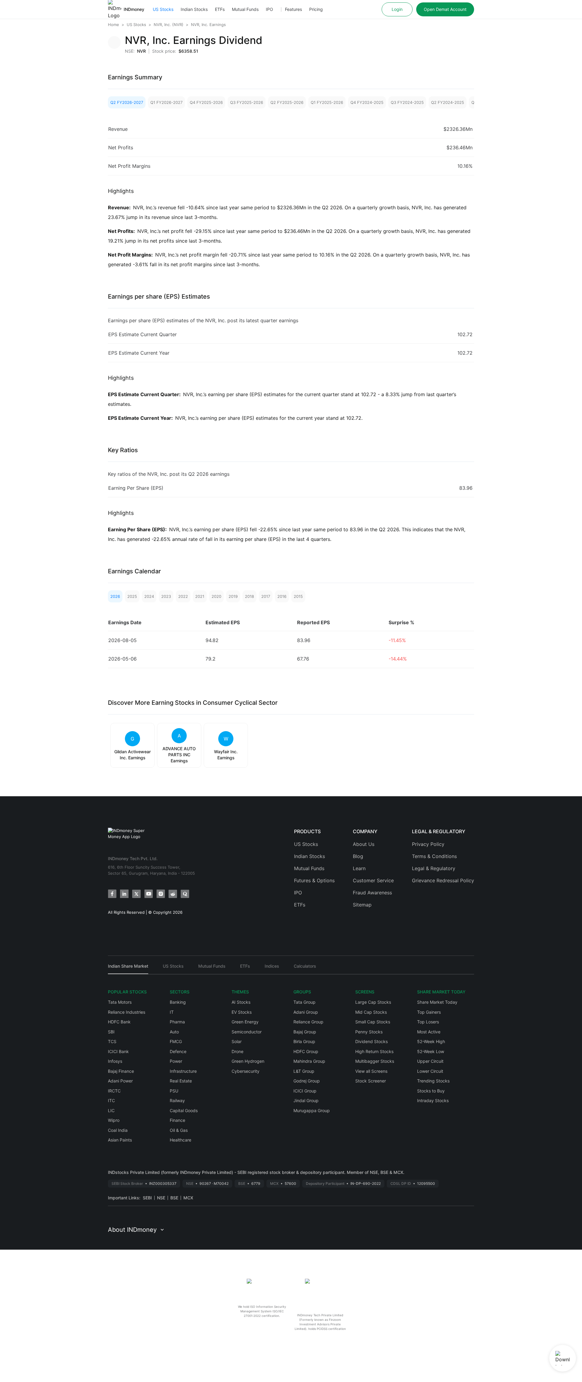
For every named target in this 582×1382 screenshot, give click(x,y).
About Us (363, 844)
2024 (149, 596)
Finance (177, 1120)
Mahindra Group (309, 1061)
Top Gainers (429, 1012)
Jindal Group (306, 1100)
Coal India (118, 1130)
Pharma (177, 1021)
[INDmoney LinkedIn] (124, 894)
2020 (216, 596)
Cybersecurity (245, 1071)
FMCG (176, 1041)
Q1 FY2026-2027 (166, 102)
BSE (174, 1197)
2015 (298, 596)
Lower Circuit (430, 1071)
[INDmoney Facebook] (112, 894)
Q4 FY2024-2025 (366, 102)
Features (293, 9)
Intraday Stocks (433, 1100)
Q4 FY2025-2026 (206, 102)
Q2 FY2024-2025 (447, 102)
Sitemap (362, 905)
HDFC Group (305, 1051)
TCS (112, 1041)
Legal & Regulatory (433, 868)
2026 (115, 596)
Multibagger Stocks (374, 1061)
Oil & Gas (179, 1130)
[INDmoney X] (136, 894)
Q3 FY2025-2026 (246, 102)
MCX (188, 1197)
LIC (111, 1110)
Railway (177, 1100)
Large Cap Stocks (373, 1002)
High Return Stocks (374, 1051)
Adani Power (120, 1080)
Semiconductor (247, 1031)
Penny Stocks (369, 1031)
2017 (265, 596)
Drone (237, 1051)
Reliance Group (308, 1021)
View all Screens (371, 1071)
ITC (111, 1100)
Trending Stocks (433, 1080)
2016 (281, 596)
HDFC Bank (119, 1021)
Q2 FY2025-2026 (286, 102)
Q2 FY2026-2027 (126, 102)
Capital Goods (184, 1110)
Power (176, 1061)
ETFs (220, 9)
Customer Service (373, 880)
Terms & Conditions (434, 856)
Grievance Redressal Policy (443, 880)
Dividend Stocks (371, 1041)
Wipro (113, 1120)
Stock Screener (370, 1080)
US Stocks (163, 9)
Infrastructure (183, 1071)
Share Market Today (437, 1002)
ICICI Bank (118, 1051)
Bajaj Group (304, 1031)
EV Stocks (242, 1012)
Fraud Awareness (372, 893)
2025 (132, 596)
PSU (174, 1090)
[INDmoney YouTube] (148, 894)
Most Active (428, 1031)
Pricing (316, 9)
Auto (174, 1031)
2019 (233, 596)
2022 (183, 596)
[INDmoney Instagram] (160, 894)
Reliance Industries (126, 1012)
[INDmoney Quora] (185, 894)
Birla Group (304, 1041)
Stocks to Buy (431, 1090)
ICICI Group (304, 1090)
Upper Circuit (430, 1061)
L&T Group (303, 1071)
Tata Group (304, 1002)
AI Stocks (241, 1002)
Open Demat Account (445, 9)
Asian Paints (120, 1139)
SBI (111, 1031)
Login (397, 9)
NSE (161, 1197)
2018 (249, 596)
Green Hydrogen (248, 1061)
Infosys (115, 1061)
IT (172, 1012)
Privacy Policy (428, 844)
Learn (359, 868)
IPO (269, 9)
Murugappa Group (311, 1110)
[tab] (128, 968)
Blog (358, 856)
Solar (237, 1041)
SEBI (147, 1197)
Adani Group (305, 1012)
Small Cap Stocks (372, 1021)
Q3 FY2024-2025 (407, 102)
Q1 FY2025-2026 (327, 102)
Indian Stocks (194, 9)
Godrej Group (306, 1080)
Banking (178, 1002)
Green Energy (245, 1021)
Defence (178, 1051)
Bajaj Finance (121, 1071)
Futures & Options (314, 880)
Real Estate (181, 1080)
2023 (166, 596)
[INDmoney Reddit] (173, 894)
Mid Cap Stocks (371, 1012)
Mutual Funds (245, 9)
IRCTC (114, 1090)
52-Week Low (430, 1051)
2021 (199, 596)
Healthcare (180, 1139)
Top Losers (428, 1021)
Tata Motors (120, 1002)
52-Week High (431, 1041)
